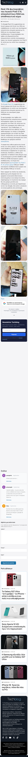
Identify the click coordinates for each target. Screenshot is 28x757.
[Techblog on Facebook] (3, 737)
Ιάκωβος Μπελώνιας (15, 19)
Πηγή (2, 299)
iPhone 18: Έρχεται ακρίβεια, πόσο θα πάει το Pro (13, 687)
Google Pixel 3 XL (8, 104)
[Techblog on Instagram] (6, 737)
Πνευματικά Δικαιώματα (14, 746)
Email (2, 554)
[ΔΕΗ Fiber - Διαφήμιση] (14, 57)
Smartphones (5, 21)
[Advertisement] (14, 406)
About (13, 750)
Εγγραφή (14, 334)
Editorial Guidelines (16, 747)
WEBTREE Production (19, 750)
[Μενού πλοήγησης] (25, 2)
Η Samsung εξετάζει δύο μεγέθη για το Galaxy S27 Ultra (13, 656)
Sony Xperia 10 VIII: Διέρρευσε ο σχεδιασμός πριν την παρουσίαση (13, 626)
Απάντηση (8, 481)
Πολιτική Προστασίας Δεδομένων (17, 743)
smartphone (5, 141)
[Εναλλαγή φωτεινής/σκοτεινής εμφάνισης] (23, 2)
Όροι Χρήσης (6, 743)
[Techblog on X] (14, 737)
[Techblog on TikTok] (17, 737)
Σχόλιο (3, 529)
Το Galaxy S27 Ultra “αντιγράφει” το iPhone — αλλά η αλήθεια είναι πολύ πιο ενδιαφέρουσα (14, 595)
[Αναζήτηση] (20, 3)
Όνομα (3, 547)
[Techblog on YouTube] (10, 737)
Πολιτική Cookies (8, 744)
